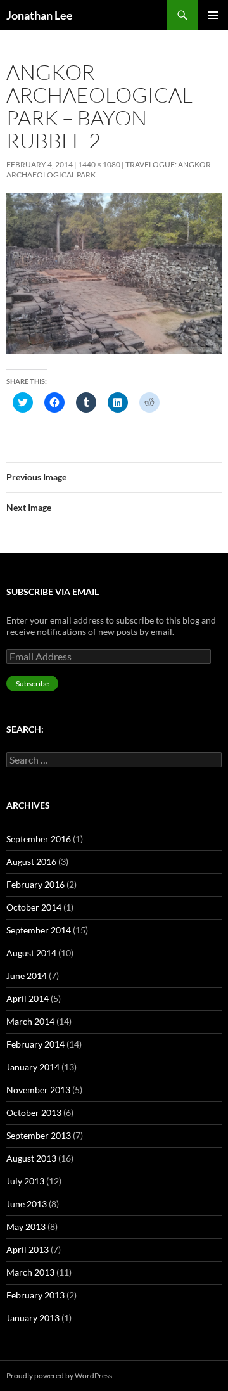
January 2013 (33, 1317)
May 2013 (26, 1226)
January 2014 (33, 1066)
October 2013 (33, 1112)
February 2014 (35, 1044)
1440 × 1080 (99, 164)
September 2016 (38, 838)
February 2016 (35, 884)
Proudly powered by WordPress (59, 1375)
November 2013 (38, 1089)
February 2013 (35, 1295)
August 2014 (31, 952)
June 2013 (26, 1203)
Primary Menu (213, 15)
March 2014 (30, 1021)
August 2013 (31, 1158)
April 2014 (27, 998)
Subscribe (32, 683)
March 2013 (30, 1272)
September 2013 (38, 1135)
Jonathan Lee (39, 15)
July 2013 (25, 1181)
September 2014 (38, 930)
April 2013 (27, 1249)
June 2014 (26, 975)
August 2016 (31, 861)
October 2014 (33, 907)
